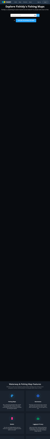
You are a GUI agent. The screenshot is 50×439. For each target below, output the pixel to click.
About (30, 2)
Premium (25, 2)
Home (15, 2)
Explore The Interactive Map (26, 20)
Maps (20, 2)
